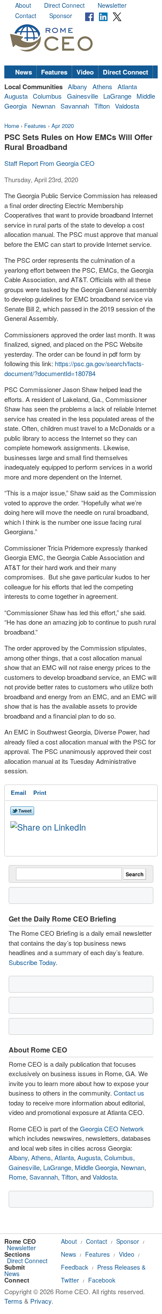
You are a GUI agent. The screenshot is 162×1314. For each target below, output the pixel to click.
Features (54, 72)
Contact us (129, 1092)
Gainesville (82, 95)
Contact (25, 15)
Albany (77, 86)
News (23, 72)
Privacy (40, 1300)
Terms (13, 1300)
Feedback (74, 1267)
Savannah (74, 105)
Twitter (70, 1280)
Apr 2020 (62, 125)
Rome (17, 1176)
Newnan (43, 105)
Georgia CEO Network (112, 1128)
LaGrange (117, 95)
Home (11, 125)
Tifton (102, 105)
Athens (102, 86)
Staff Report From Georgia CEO (49, 163)
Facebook (101, 1280)
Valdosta (127, 105)
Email (18, 792)
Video (85, 72)
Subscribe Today (32, 962)
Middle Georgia (96, 1167)
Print (39, 792)
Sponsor (60, 15)
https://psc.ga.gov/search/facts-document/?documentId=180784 (74, 368)
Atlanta (127, 86)
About (23, 5)
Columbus (47, 95)
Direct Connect (64, 5)
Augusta (16, 95)
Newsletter (112, 5)
